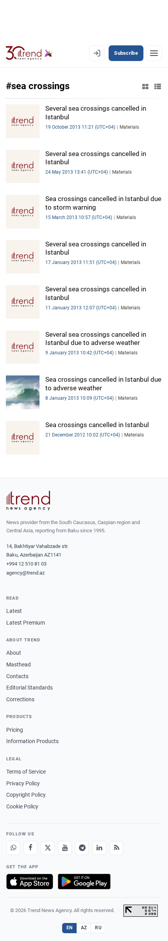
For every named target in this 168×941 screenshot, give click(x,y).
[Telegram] (82, 848)
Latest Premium (25, 623)
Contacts (17, 676)
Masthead (18, 664)
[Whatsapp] (13, 848)
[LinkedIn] (99, 848)
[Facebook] (30, 848)
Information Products (32, 741)
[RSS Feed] (116, 848)
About (13, 653)
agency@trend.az (25, 573)
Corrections (20, 699)
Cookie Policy (22, 806)
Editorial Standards (29, 687)
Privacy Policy (23, 783)
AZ (84, 927)
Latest (14, 611)
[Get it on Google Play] (84, 881)
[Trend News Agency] (28, 500)
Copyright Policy (26, 795)
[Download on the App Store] (29, 881)
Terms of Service (26, 772)
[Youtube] (65, 848)
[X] (48, 848)
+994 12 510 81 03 (26, 564)
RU (98, 927)
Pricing (14, 730)
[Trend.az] (29, 53)
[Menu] (154, 53)
